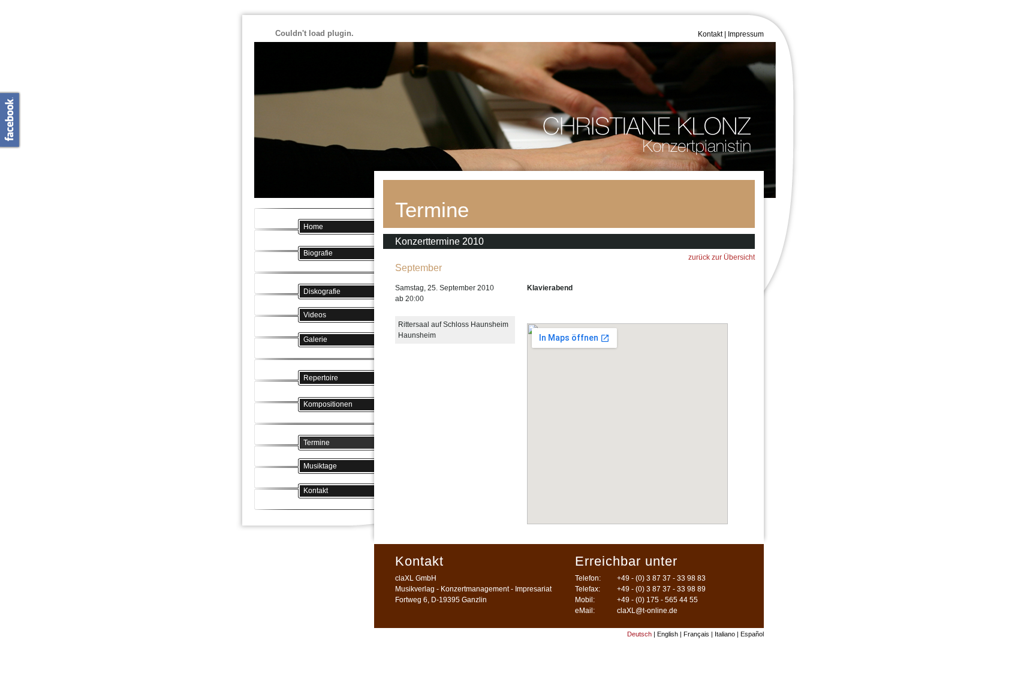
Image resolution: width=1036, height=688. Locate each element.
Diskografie (322, 291)
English (667, 634)
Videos (314, 315)
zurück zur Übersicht (721, 257)
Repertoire (320, 378)
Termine (316, 442)
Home (313, 227)
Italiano (725, 634)
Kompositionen (328, 404)
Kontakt (710, 34)
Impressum (746, 34)
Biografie (318, 253)
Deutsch (639, 634)
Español (752, 634)
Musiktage (320, 466)
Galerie (315, 339)
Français (696, 634)
